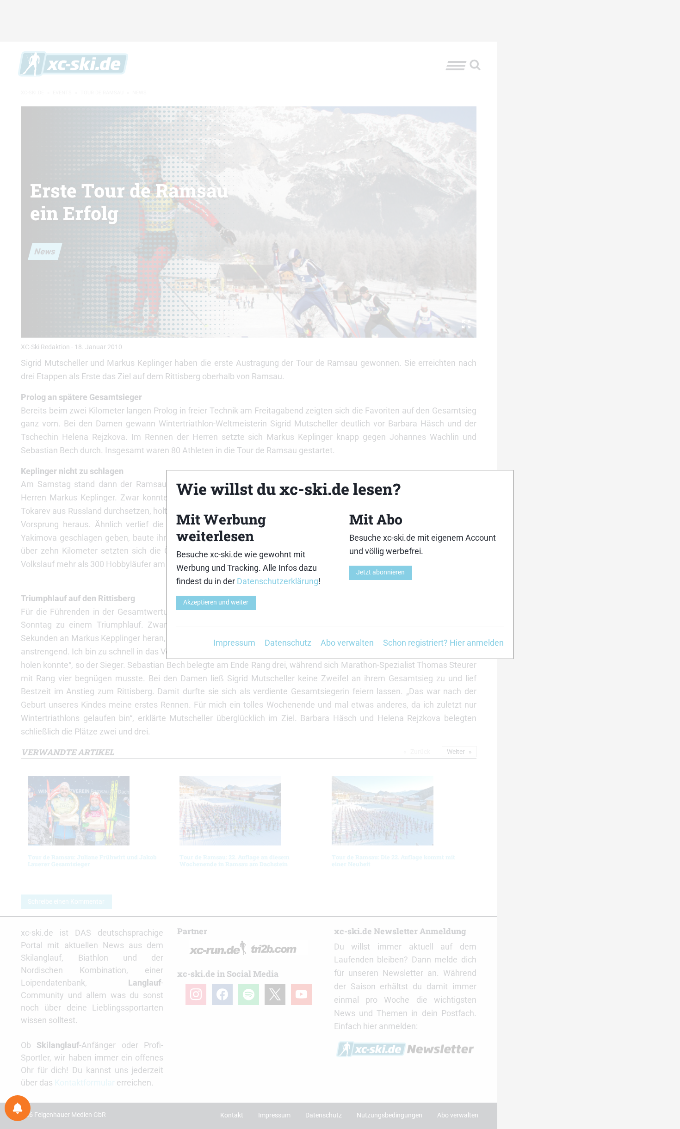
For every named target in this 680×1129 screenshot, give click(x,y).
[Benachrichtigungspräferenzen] (18, 1108)
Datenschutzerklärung (277, 581)
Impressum (234, 643)
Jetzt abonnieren (380, 572)
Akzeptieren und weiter (215, 602)
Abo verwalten (347, 643)
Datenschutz (288, 643)
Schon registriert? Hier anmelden (443, 643)
